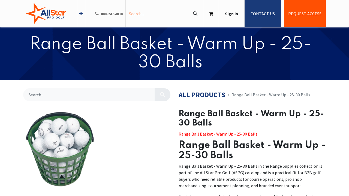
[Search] (195, 13)
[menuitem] (81, 13)
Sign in (231, 13)
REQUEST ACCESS (304, 13)
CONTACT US (263, 13)
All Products (202, 95)
